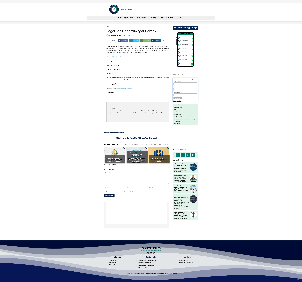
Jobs (107, 27)
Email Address (177, 81)
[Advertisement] (136, 213)
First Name (176, 87)
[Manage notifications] (298, 278)
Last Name (176, 92)
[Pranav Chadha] (107, 35)
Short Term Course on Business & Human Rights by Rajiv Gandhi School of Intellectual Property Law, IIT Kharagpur (181, 189)
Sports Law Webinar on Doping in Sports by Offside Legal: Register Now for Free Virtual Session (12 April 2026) (180, 178)
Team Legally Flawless (171, 273)
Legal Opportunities (117, 132)
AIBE (130, 144)
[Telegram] (193, 155)
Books (141, 144)
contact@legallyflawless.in (146, 263)
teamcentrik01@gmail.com (125, 88)
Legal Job (107, 132)
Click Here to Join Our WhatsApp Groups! (136, 138)
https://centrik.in (117, 57)
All (126, 144)
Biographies (135, 144)
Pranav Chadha (116, 35)
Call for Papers (158, 144)
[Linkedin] (183, 155)
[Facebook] (178, 155)
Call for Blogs (148, 144)
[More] (163, 40)
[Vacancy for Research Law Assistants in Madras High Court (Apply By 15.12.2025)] (114, 155)
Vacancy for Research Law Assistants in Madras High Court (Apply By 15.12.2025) (114, 159)
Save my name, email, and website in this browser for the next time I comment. (125, 191)
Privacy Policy (145, 273)
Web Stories (176, 123)
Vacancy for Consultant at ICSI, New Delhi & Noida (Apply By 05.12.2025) (158, 159)
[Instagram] (188, 155)
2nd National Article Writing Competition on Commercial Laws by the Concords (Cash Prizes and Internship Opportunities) (181, 215)
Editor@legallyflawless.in (145, 268)
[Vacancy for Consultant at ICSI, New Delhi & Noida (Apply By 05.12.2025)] (158, 155)
